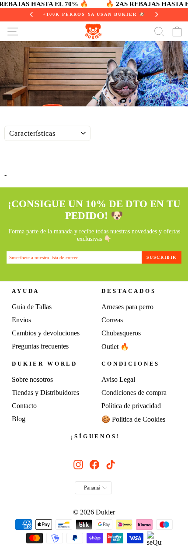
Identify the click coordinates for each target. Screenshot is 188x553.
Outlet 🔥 (115, 346)
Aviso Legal (118, 379)
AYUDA (25, 291)
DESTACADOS (128, 291)
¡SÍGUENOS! (95, 436)
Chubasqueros (121, 333)
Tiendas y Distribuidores (45, 392)
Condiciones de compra (134, 392)
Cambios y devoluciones (46, 333)
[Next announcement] (156, 14)
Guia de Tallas (32, 306)
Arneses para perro (127, 306)
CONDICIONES (130, 364)
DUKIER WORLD (44, 364)
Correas (112, 320)
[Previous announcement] (31, 14)
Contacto (24, 405)
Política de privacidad (131, 405)
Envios (21, 320)
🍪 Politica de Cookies (133, 419)
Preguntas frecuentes (40, 346)
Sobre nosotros (32, 379)
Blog (18, 419)
